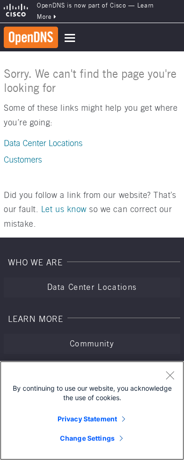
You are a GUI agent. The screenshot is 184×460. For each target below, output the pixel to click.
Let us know (64, 209)
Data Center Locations (43, 143)
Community (92, 343)
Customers (23, 159)
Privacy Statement (87, 419)
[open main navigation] (70, 38)
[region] (92, 410)
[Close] (170, 375)
